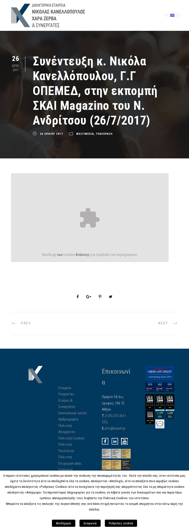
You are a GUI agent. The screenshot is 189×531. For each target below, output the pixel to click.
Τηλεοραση (104, 133)
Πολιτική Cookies (71, 438)
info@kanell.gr (115, 428)
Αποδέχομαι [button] (63, 523)
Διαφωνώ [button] (90, 523)
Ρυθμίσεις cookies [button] (121, 523)
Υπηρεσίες (66, 394)
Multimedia (85, 133)
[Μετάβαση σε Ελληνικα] (172, 15)
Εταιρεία (64, 388)
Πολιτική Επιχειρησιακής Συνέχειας (70, 463)
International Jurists (72, 413)
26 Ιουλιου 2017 (51, 133)
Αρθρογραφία (68, 419)
